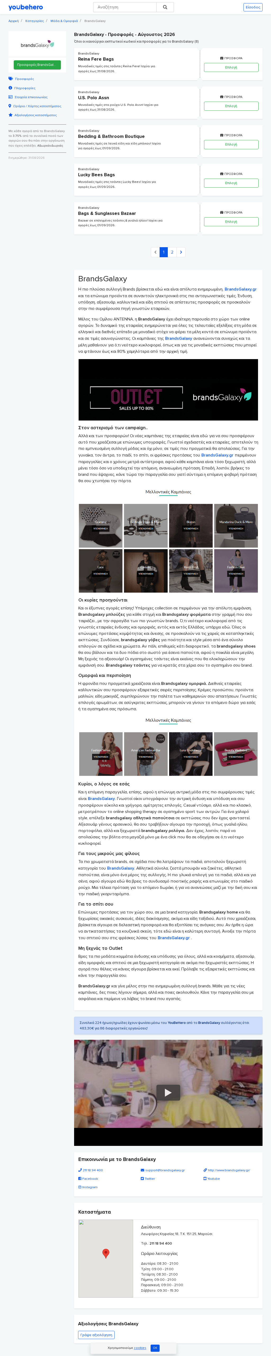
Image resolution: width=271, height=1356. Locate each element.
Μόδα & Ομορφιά (64, 21)
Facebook (90, 1179)
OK (155, 1348)
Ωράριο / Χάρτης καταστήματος (37, 106)
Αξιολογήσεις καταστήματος (36, 115)
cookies (140, 1348)
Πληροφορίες (24, 88)
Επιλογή (231, 67)
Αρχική (13, 21)
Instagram (90, 1187)
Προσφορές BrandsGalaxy (38, 65)
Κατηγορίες (34, 21)
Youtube (213, 1179)
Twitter (150, 1179)
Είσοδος (253, 7)
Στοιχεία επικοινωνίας (31, 97)
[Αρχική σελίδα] (25, 7)
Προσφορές (24, 79)
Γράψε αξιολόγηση (96, 1335)
